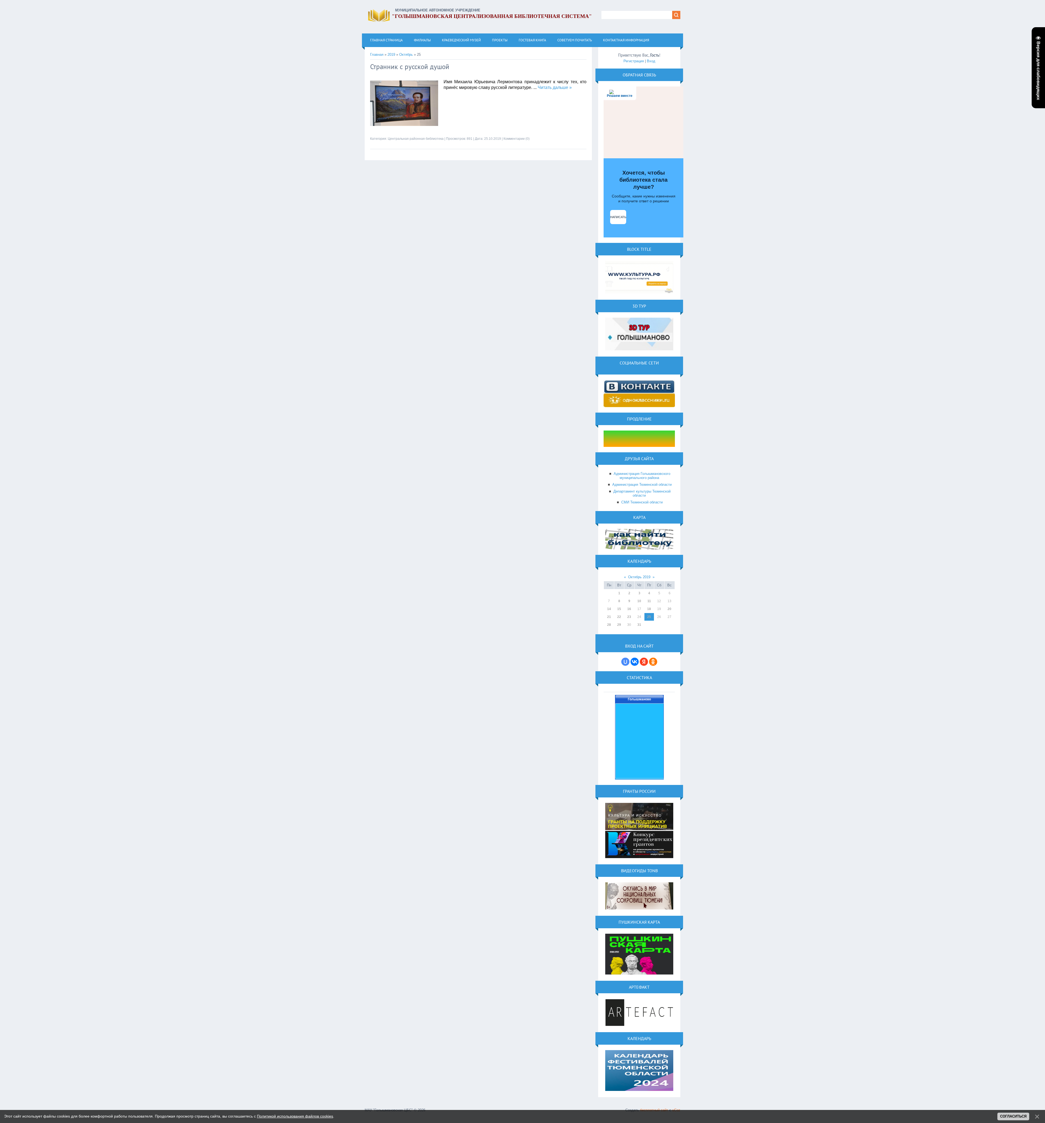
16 (629, 609)
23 (629, 617)
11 (649, 601)
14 (609, 609)
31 (639, 625)
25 (649, 617)
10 (639, 601)
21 (609, 617)
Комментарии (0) (516, 139)
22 (619, 617)
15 (619, 609)
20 (669, 609)
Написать (618, 217)
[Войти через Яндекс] (644, 662)
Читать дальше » (555, 87)
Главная (376, 54)
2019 (391, 54)
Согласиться (1013, 1116)
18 (649, 609)
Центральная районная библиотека (416, 139)
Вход (651, 61)
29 (619, 625)
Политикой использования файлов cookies (295, 1116)
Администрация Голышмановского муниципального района (642, 476)
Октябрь (406, 54)
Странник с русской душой (409, 66)
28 (609, 625)
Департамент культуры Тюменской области (642, 493)
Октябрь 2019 (639, 577)
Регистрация (633, 61)
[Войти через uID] (625, 662)
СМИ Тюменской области (642, 502)
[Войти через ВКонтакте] (635, 662)
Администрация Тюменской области (642, 484)
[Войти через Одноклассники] (653, 662)
